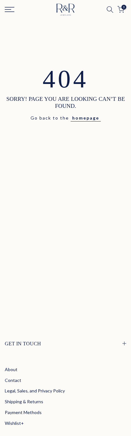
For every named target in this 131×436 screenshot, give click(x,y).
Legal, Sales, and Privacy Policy (35, 390)
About (11, 369)
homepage (85, 118)
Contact (13, 380)
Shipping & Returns (24, 401)
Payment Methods (23, 412)
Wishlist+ (14, 423)
